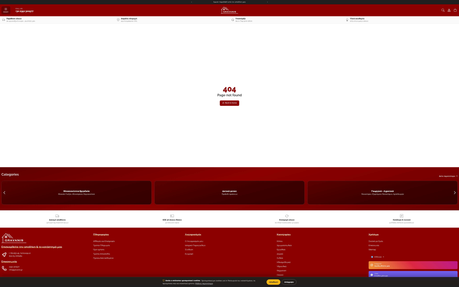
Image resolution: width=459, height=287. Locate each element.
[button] (4, 192)
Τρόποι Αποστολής (101, 254)
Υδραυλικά (281, 266)
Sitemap (372, 249)
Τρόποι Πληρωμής (101, 245)
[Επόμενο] (267, 2)
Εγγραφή (189, 254)
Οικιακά (280, 275)
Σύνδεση (189, 249)
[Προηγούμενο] (191, 2)
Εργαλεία (281, 249)
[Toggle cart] (455, 10)
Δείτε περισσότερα (447, 176)
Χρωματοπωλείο (284, 245)
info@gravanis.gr (15, 270)
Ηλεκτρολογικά (283, 262)
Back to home (231, 103)
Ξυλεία (280, 258)
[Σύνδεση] (449, 10)
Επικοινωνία (374, 245)
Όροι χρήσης (98, 249)
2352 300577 (14, 267)
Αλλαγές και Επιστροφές (104, 241)
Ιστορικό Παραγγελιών (195, 245)
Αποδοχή (273, 282)
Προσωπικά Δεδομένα (103, 258)
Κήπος (279, 241)
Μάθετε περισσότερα (204, 283)
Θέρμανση (281, 270)
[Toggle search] (443, 10)
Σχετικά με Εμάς (376, 241)
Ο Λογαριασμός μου (194, 241)
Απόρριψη (289, 282)
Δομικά (280, 254)
